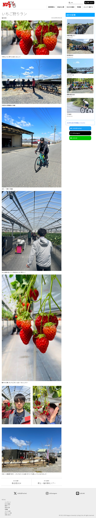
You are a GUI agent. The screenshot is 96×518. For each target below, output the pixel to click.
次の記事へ (47, 482)
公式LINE (74, 138)
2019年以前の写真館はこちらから (76, 123)
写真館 (79, 7)
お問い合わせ (8, 515)
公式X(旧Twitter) (77, 128)
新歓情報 (51, 7)
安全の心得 (60, 7)
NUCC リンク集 (8, 513)
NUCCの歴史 (70, 7)
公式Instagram (76, 133)
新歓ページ (7, 505)
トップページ (8, 502)
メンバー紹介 (88, 7)
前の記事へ (16, 482)
